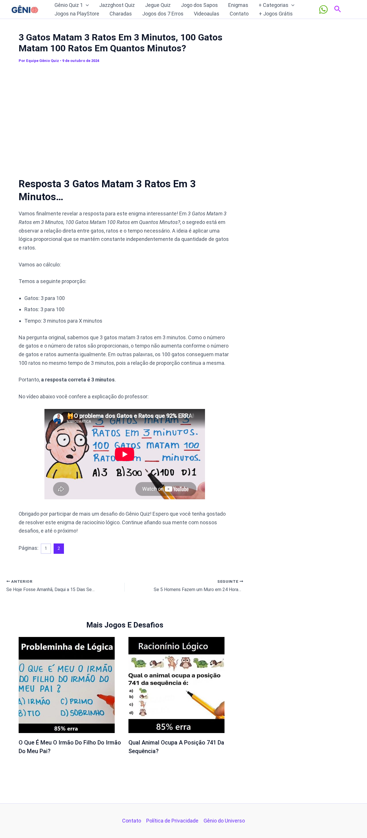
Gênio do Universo (224, 821)
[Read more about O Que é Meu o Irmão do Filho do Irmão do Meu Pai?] (67, 684)
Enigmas (238, 5)
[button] (86, 5)
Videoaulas (206, 14)
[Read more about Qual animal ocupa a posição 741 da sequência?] (176, 684)
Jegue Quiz (158, 5)
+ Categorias (273, 5)
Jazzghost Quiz (117, 5)
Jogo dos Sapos (199, 5)
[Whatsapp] (323, 9)
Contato (239, 14)
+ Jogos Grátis (276, 14)
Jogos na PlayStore (76, 14)
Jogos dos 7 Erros (163, 14)
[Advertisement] (124, 117)
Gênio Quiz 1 (68, 5)
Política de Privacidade (172, 821)
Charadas (121, 14)
